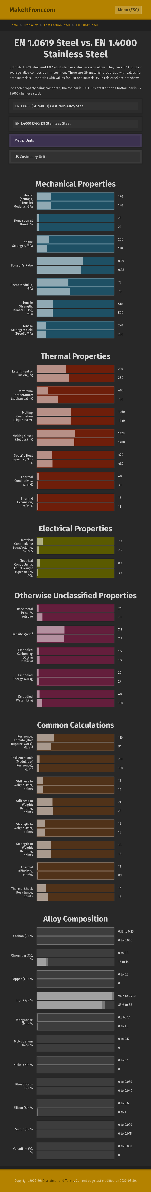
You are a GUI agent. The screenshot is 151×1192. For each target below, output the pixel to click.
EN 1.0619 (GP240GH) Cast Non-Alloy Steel (50, 106)
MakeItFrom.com (32, 9)
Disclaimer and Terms (58, 1181)
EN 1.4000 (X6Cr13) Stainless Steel (43, 123)
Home (13, 25)
